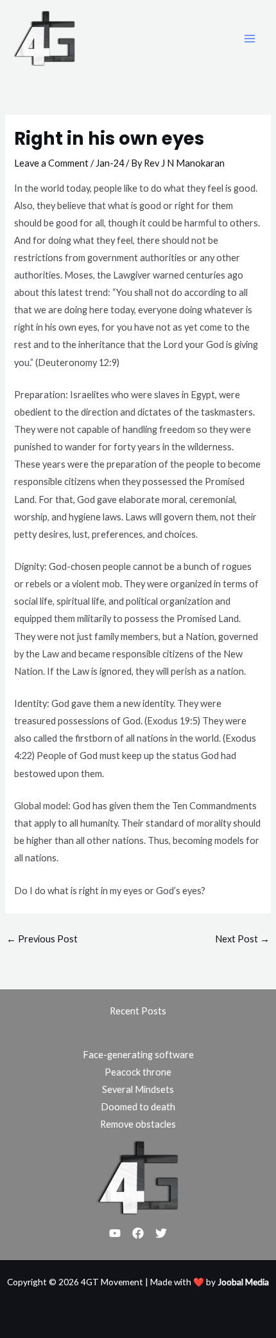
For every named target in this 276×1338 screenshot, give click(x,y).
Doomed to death (138, 1106)
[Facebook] (138, 1233)
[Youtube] (115, 1233)
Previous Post (42, 938)
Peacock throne (138, 1072)
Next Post (242, 938)
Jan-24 (110, 163)
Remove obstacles (138, 1124)
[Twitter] (161, 1233)
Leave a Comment (51, 163)
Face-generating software (138, 1054)
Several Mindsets (138, 1089)
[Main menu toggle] (249, 38)
